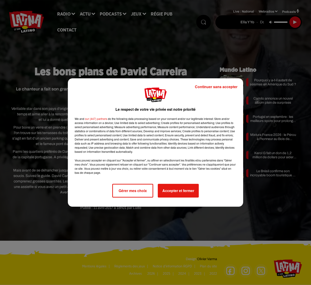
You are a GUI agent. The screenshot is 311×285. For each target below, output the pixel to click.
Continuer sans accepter (216, 86)
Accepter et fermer (178, 190)
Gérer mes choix (133, 190)
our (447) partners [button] (96, 119)
